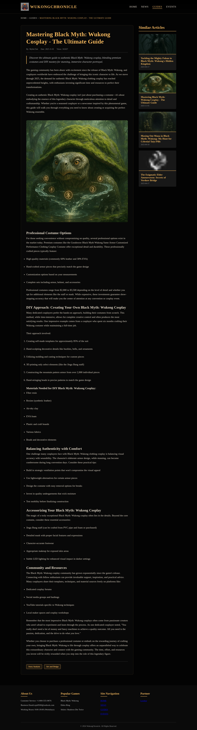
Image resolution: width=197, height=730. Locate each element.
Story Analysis (34, 666)
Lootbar (143, 700)
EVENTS (171, 6)
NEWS (144, 6)
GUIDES (157, 6)
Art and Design (52, 666)
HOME (133, 6)
